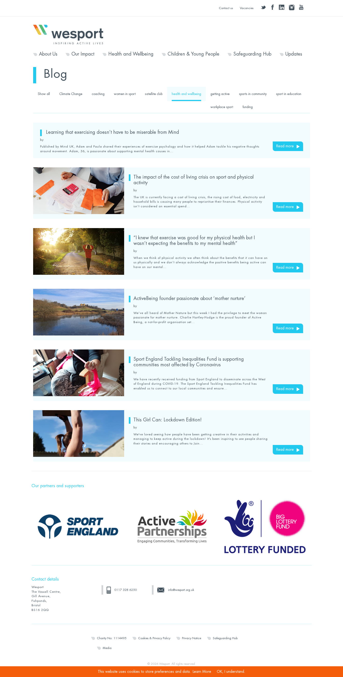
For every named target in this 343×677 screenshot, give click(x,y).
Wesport (70, 34)
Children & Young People (193, 54)
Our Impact (82, 54)
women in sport (125, 93)
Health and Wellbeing (131, 54)
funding (247, 107)
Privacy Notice (191, 638)
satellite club (153, 93)
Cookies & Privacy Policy (154, 638)
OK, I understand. (231, 671)
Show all (44, 93)
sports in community (253, 93)
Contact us (226, 8)
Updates (293, 54)
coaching (98, 93)
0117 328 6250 (125, 589)
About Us (48, 54)
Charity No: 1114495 (111, 638)
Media (107, 647)
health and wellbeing (186, 93)
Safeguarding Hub (252, 54)
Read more (285, 146)
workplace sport (221, 107)
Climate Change (70, 93)
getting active (220, 93)
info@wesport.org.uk (181, 589)
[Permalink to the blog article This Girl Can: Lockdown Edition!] (78, 433)
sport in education (288, 93)
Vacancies (246, 8)
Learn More (202, 671)
